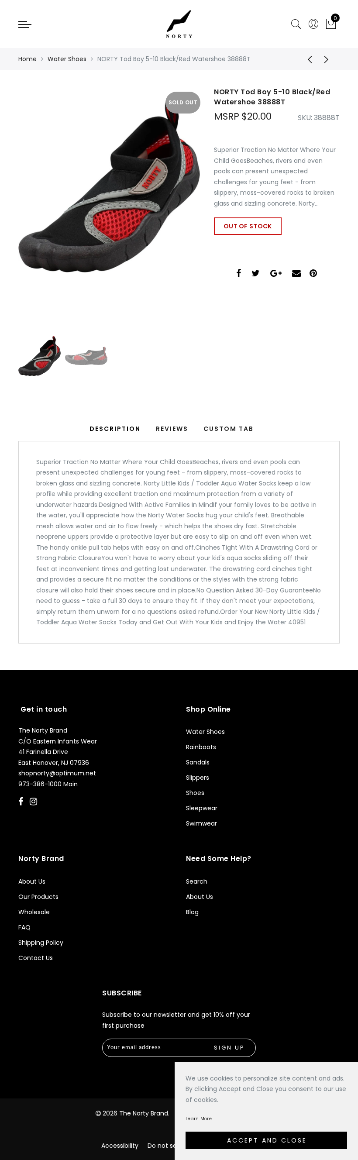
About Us (31, 881)
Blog (192, 912)
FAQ (24, 927)
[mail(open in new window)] (296, 274)
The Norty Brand (143, 1113)
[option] (109, 203)
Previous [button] (34, 208)
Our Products (38, 896)
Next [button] (173, 208)
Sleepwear (201, 808)
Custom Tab (228, 428)
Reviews (172, 428)
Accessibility (119, 1145)
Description (115, 428)
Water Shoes (67, 59)
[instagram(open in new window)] (34, 802)
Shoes (195, 792)
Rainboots (201, 747)
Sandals (198, 762)
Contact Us (35, 957)
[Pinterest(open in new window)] (313, 274)
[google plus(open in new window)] (276, 274)
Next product (329, 59)
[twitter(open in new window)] (255, 274)
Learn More (199, 1118)
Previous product (307, 59)
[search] (296, 24)
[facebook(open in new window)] (238, 274)
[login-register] (313, 24)
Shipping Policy (40, 942)
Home (27, 59)
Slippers (197, 777)
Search (196, 881)
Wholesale (34, 912)
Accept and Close (267, 1140)
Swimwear (201, 823)
